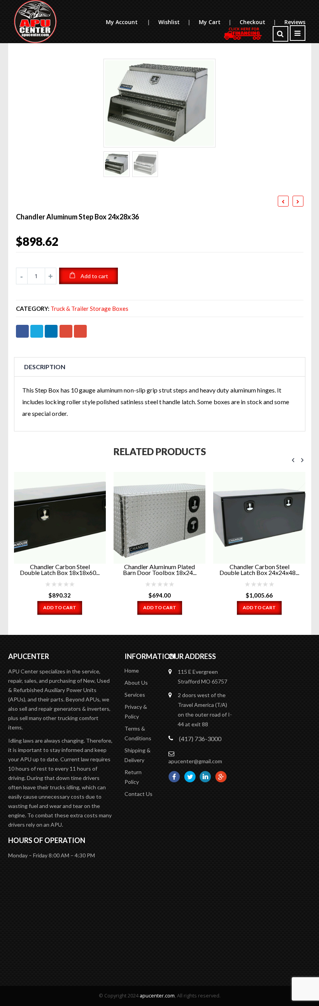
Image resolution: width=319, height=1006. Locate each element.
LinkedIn (51, 331)
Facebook (22, 331)
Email (80, 331)
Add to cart (94, 276)
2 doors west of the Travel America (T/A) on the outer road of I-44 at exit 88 (205, 709)
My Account (128, 22)
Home (131, 670)
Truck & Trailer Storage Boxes (89, 309)
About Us (136, 682)
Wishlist (174, 22)
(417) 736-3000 (200, 738)
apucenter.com (157, 995)
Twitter (36, 331)
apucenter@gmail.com (195, 761)
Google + (66, 331)
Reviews (294, 22)
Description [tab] (44, 366)
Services (134, 694)
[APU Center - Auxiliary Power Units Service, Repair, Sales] (35, 21)
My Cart (215, 22)
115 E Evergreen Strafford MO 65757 (202, 676)
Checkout (258, 22)
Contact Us (138, 793)
